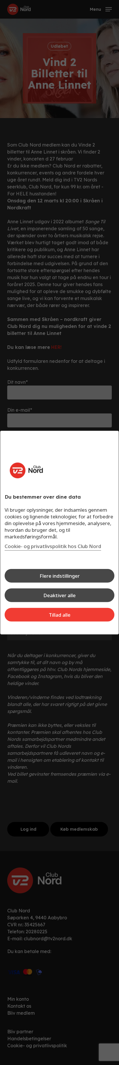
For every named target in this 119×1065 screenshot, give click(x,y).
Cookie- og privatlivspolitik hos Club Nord (53, 546)
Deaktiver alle (59, 595)
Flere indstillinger (60, 575)
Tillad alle (59, 614)
